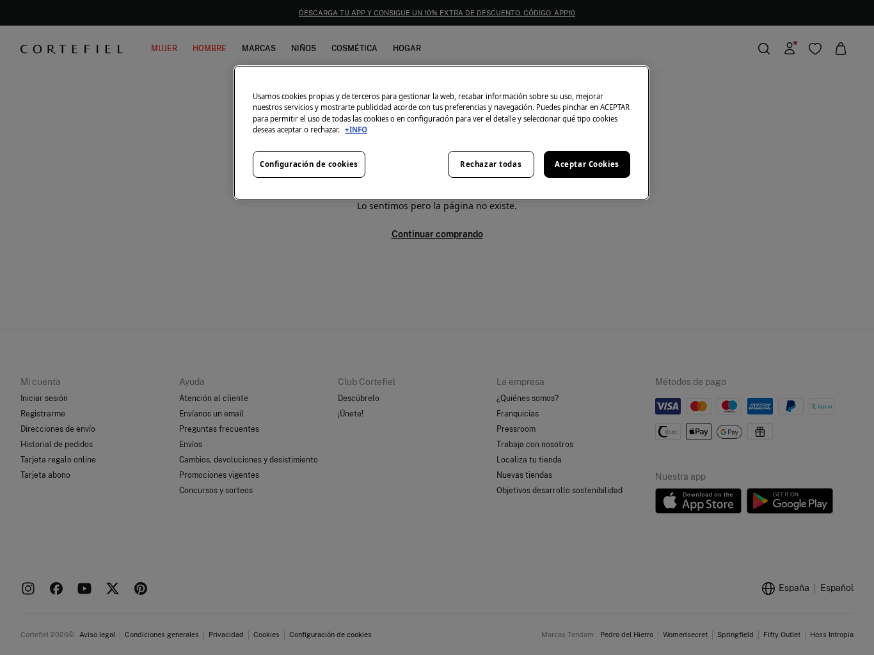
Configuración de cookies (309, 164)
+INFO (356, 129)
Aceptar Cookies (587, 164)
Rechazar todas (490, 164)
